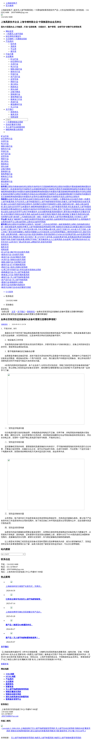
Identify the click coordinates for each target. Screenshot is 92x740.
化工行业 (14, 107)
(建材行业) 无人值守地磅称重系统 (15, 277)
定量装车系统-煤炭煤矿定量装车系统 (65, 214)
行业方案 (9, 54)
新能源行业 (15, 94)
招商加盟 (14, 117)
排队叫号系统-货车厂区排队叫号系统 (61, 209)
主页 (13, 312)
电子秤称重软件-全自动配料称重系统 (39, 212)
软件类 (13, 44)
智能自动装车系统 (13, 694)
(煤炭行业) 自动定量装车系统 (13, 257)
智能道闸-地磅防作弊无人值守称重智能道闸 (27, 227)
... (24, 599)
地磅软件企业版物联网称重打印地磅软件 (66, 194)
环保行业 (14, 74)
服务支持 (14, 114)
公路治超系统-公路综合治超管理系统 (30, 222)
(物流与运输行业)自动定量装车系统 (16, 287)
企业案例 (9, 56)
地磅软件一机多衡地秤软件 (12, 189)
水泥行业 (14, 64)
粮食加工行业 (16, 99)
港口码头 (14, 84)
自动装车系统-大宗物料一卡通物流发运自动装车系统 (60, 199)
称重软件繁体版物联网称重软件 (77, 186)
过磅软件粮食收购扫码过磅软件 (20, 186)
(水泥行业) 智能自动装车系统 (13, 260)
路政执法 (14, 87)
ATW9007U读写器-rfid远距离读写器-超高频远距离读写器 (61, 237)
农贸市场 (14, 79)
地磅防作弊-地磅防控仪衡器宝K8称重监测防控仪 (66, 227)
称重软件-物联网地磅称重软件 (35, 207)
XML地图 (10, 674)
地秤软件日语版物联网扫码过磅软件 (49, 186)
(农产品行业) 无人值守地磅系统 (14, 280)
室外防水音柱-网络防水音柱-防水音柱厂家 (19, 237)
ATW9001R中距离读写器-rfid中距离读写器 (73, 234)
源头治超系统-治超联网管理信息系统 (57, 219)
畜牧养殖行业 (16, 97)
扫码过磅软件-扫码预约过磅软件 (34, 204)
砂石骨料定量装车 (13, 36)
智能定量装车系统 (13, 692)
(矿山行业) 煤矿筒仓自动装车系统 (15, 252)
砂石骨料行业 (16, 61)
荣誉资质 (9, 687)
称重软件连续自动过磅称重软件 (35, 194)
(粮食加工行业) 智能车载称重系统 (15, 275)
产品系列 (9, 41)
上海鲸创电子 (11, 3)
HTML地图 (10, 676)
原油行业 (14, 102)
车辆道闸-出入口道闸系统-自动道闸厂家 (57, 239)
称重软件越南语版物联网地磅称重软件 (34, 192)
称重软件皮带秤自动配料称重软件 (38, 197)
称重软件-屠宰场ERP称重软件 (67, 212)
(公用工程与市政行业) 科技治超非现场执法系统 (21, 270)
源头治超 (14, 89)
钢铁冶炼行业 (16, 69)
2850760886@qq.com (9, 716)
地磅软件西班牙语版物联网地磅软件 (64, 189)
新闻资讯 (14, 112)
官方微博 (9, 6)
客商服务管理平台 (13, 699)
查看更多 (5, 664)
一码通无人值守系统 (14, 34)
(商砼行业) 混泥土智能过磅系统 (14, 267)
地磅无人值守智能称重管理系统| (67, 738)
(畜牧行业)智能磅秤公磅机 (12, 282)
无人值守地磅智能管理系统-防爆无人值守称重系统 (59, 202)
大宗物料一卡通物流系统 (16, 39)
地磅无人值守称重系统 (44, 738)
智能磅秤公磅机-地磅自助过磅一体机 (63, 204)
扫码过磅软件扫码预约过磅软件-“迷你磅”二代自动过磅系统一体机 (35, 224)
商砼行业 (14, 82)
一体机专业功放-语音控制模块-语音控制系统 (36, 234)
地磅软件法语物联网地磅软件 (36, 189)
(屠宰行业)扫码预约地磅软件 (13, 285)
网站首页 (9, 31)
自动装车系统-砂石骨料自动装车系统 (22, 199)
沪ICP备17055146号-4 (77, 731)
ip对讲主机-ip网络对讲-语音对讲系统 (36, 242)
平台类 (13, 49)
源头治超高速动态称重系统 (17, 697)
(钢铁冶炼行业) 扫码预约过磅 (13, 262)
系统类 (13, 46)
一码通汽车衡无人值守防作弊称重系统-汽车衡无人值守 (64, 217)
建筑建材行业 (16, 104)
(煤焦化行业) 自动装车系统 (12, 255)
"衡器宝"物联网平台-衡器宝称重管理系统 (24, 219)
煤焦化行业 (15, 72)
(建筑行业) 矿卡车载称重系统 (13, 265)
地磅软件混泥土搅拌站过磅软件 (66, 197)
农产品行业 (15, 77)
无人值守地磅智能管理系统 (17, 689)
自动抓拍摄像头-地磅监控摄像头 (24, 232)
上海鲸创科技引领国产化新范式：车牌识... (24, 586)
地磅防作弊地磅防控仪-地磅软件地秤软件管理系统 (24, 209)
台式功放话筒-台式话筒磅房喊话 (51, 232)
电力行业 (14, 67)
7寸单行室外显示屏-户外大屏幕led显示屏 (38, 229)
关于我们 (9, 109)
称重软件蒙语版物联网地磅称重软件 (66, 192)
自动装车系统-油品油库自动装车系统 (34, 214)
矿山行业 (14, 59)
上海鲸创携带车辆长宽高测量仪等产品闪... (24, 612)
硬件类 (13, 51)
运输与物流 (15, 92)
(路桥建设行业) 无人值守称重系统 (15, 272)
